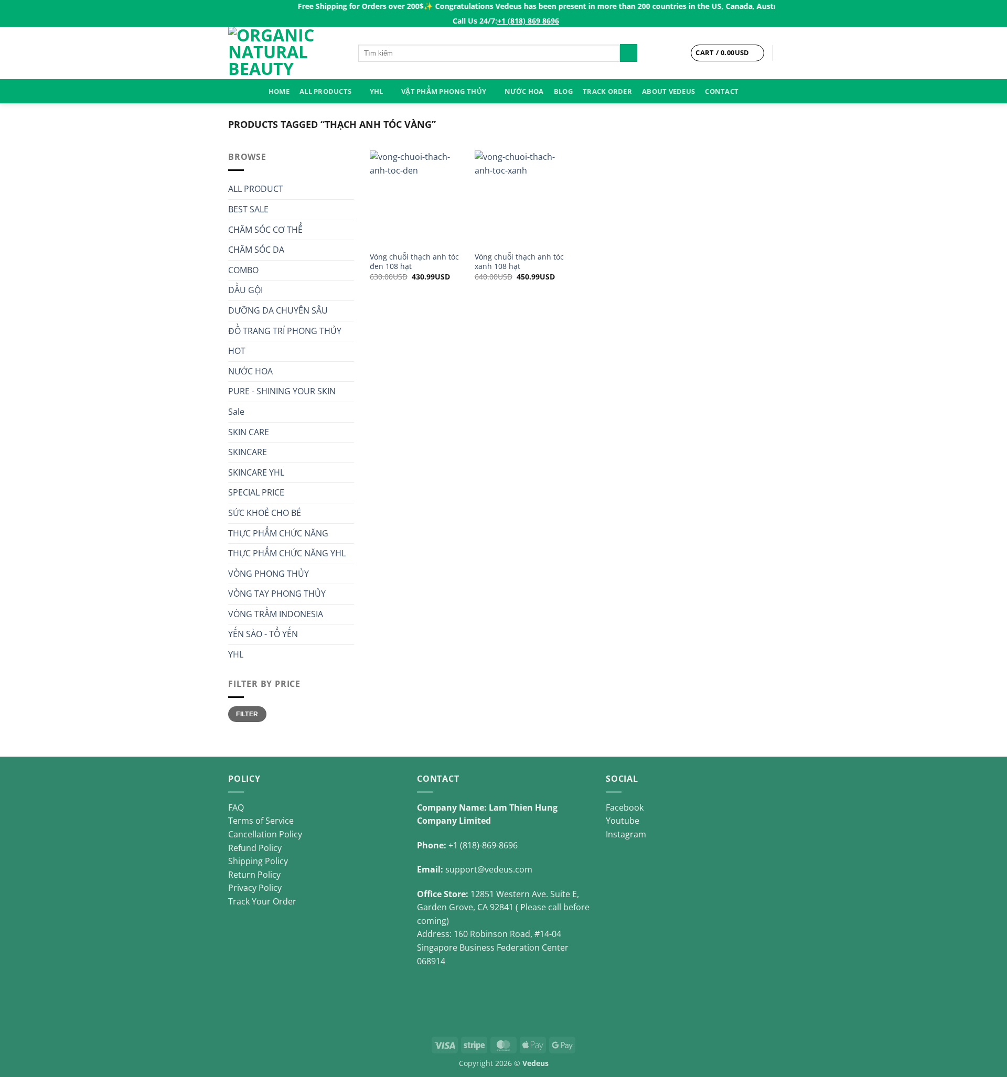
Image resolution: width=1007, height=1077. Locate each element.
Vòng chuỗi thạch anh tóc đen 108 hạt (414, 262)
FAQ (236, 807)
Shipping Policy (258, 861)
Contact (721, 91)
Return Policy (254, 874)
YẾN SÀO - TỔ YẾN (263, 634)
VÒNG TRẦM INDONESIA (275, 614)
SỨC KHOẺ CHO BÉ (264, 513)
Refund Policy (255, 848)
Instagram (626, 834)
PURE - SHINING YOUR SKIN (282, 391)
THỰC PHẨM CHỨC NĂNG (278, 533)
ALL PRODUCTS (325, 91)
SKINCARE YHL (256, 472)
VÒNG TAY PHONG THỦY (277, 593)
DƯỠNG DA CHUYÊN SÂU (278, 310)
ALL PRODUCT (255, 189)
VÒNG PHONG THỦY (268, 573)
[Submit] (628, 53)
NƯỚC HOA (524, 91)
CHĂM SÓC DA (256, 249)
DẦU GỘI (245, 290)
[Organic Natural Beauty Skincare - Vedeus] (285, 53)
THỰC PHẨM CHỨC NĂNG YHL (287, 553)
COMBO (243, 270)
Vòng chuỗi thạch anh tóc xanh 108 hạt (519, 262)
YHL (376, 91)
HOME (279, 91)
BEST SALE (248, 209)
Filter (247, 714)
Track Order (607, 91)
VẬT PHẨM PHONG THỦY (443, 91)
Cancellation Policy (265, 834)
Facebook (625, 807)
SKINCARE (247, 452)
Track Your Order (262, 901)
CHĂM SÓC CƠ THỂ (265, 229)
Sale (236, 411)
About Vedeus (668, 91)
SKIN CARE (248, 432)
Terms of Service (261, 820)
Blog (563, 91)
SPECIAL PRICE (256, 492)
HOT (236, 351)
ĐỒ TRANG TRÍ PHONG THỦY (284, 331)
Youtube (622, 820)
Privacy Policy (255, 887)
